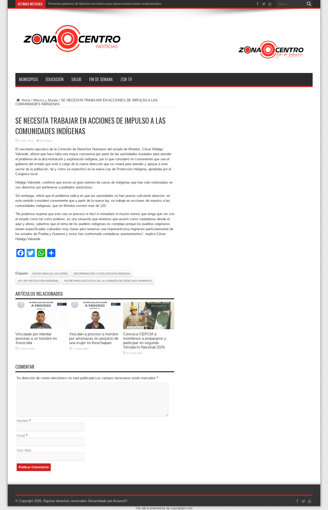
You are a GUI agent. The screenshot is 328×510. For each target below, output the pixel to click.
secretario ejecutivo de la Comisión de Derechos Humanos (108, 280)
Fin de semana (101, 79)
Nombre (22, 421)
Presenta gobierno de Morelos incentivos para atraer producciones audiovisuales (104, 4)
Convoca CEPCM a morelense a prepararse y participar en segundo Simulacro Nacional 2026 (144, 340)
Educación (55, 79)
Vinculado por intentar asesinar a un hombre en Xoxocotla (36, 338)
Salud (76, 79)
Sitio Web (24, 450)
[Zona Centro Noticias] (164, 60)
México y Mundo (45, 100)
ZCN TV (126, 79)
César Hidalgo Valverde (50, 273)
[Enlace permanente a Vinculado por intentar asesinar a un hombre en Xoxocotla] (41, 328)
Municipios (28, 79)
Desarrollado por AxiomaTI (107, 501)
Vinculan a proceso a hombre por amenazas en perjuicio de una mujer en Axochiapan (93, 338)
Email (21, 436)
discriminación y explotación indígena (102, 273)
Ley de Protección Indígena (38, 280)
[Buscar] (309, 4)
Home (25, 100)
